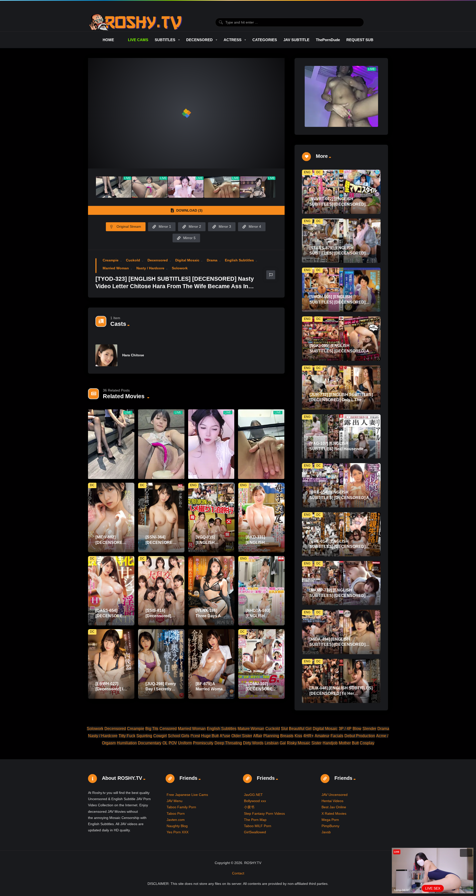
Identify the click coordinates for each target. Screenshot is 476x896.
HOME (108, 40)
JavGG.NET (253, 795)
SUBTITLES (165, 40)
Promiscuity (203, 743)
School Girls (178, 736)
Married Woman (116, 268)
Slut (284, 729)
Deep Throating (228, 743)
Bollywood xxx (255, 801)
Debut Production (359, 736)
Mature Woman (251, 729)
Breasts (287, 736)
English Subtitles (239, 260)
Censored (168, 729)
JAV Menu (174, 801)
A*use (225, 736)
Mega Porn (330, 820)
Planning (271, 736)
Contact (238, 873)
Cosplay (367, 743)
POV (173, 743)
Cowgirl (160, 736)
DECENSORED (199, 40)
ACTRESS (232, 40)
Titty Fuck (127, 736)
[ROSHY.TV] (135, 22)
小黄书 (249, 807)
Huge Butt (210, 736)
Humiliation (127, 743)
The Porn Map (255, 820)
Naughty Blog (177, 826)
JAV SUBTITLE (296, 40)
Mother (345, 743)
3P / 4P (345, 729)
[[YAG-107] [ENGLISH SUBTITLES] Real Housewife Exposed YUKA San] (341, 436)
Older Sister (241, 736)
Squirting (144, 736)
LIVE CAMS (138, 40)
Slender (369, 729)
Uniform (185, 743)
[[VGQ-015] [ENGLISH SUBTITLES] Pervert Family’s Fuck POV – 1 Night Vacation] (211, 517)
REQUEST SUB (359, 40)
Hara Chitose (133, 355)
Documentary (149, 743)
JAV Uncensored (335, 795)
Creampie (111, 260)
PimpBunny (330, 826)
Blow (357, 729)
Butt (355, 743)
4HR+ (308, 736)
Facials (336, 736)
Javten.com (176, 820)
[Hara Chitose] (106, 355)
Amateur (322, 736)
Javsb (326, 832)
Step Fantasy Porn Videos (264, 813)
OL (165, 743)
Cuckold (133, 260)
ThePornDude (328, 40)
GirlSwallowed (255, 832)
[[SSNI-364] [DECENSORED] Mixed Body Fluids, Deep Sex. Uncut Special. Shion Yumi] (161, 517)
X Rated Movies (334, 813)
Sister (316, 743)
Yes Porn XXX (177, 832)
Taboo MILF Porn (257, 826)
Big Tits (151, 729)
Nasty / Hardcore (150, 268)
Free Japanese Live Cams (187, 795)
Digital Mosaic (187, 260)
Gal (283, 743)
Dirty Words (253, 743)
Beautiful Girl (300, 729)
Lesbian (272, 743)
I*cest (195, 736)
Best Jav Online (334, 807)
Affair (257, 736)
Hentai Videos (332, 801)
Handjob (330, 743)
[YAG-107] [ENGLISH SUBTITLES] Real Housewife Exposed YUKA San (336, 448)
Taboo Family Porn (181, 807)
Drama (212, 260)
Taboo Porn (176, 813)
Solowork (180, 268)
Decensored (158, 260)
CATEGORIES (264, 40)
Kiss (298, 736)
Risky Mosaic (298, 743)
